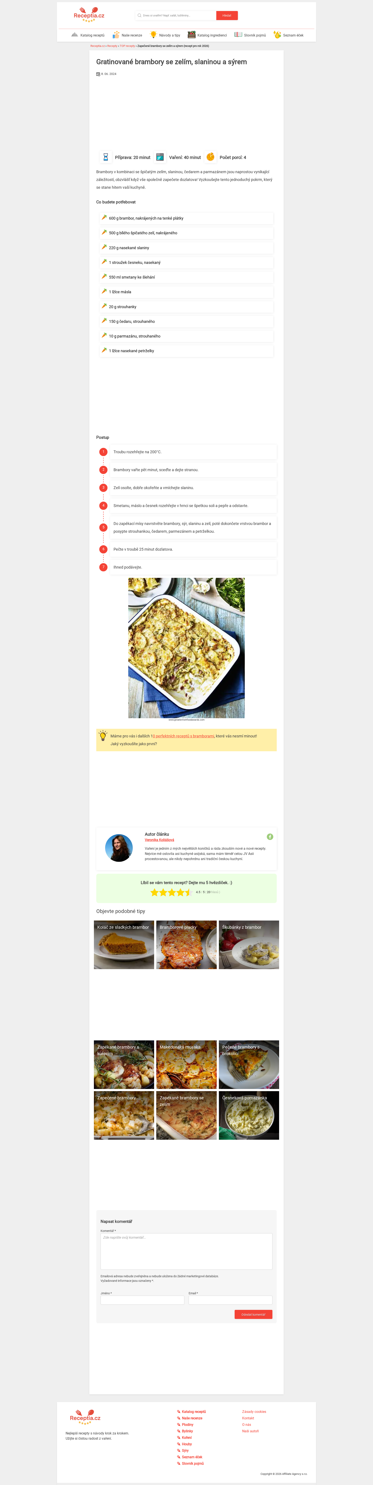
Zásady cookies (254, 1412)
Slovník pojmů (255, 35)
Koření (187, 1438)
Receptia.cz (97, 46)
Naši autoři (250, 1431)
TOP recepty (127, 46)
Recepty (112, 46)
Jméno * (106, 1293)
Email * (193, 1293)
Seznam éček (293, 35)
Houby (187, 1444)
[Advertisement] (186, 110)
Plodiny (187, 1425)
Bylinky (187, 1431)
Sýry (185, 1451)
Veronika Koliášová (159, 840)
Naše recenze (132, 35)
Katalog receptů (92, 35)
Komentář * (108, 1231)
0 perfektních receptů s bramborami (183, 736)
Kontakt (248, 1418)
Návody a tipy (169, 35)
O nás (246, 1425)
